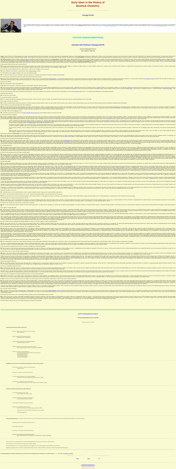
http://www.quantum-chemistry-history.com (88, 464)
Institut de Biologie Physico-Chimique (30, 112)
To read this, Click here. (68, 453)
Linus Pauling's (26, 60)
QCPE (97, 88)
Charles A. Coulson (32, 121)
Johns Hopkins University (149, 78)
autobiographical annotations (161, 25)
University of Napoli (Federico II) (110, 25)
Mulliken (151, 178)
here (102, 37)
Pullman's (16, 110)
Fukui (172, 135)
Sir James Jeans (22, 290)
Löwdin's (14, 72)
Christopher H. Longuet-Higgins (44, 121)
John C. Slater (88, 223)
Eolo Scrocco (110, 117)
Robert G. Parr (79, 91)
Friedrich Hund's (67, 140)
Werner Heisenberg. (53, 290)
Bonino (159, 59)
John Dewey (116, 106)
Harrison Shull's (129, 88)
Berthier (14, 89)
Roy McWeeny (169, 88)
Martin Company (53, 78)
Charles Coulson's (32, 71)
